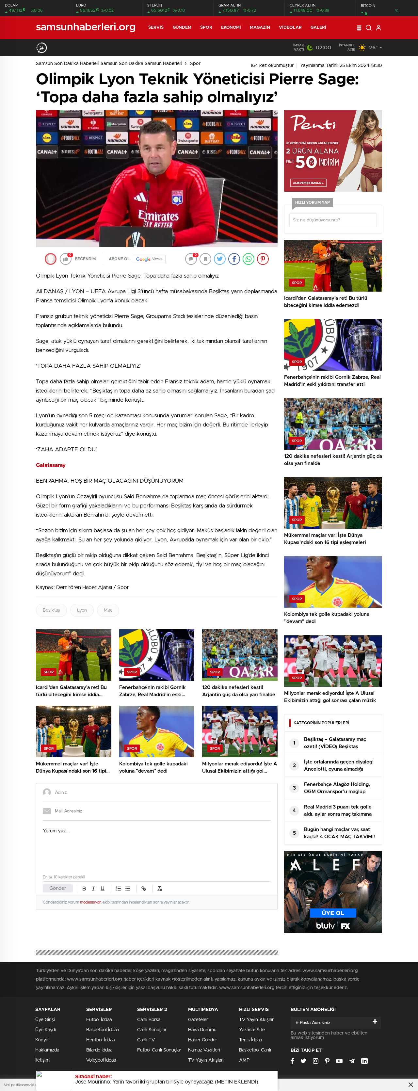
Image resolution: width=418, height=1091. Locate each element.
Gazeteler (198, 1020)
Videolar (290, 27)
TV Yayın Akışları (206, 1060)
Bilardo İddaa (99, 1050)
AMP (244, 1060)
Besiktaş (51, 610)
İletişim (42, 1060)
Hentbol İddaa (100, 1040)
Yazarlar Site (252, 1030)
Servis (156, 27)
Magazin (260, 27)
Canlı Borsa (148, 1020)
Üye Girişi (45, 1020)
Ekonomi (231, 27)
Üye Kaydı (45, 1030)
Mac (108, 610)
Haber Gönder (202, 1040)
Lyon (82, 610)
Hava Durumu (202, 1030)
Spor (206, 27)
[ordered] (118, 888)
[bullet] (127, 888)
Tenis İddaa (250, 1040)
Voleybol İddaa (101, 1060)
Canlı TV (146, 1040)
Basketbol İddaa (102, 1030)
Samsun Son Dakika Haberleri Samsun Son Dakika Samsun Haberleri (109, 63)
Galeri (319, 27)
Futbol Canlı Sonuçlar (159, 1050)
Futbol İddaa (99, 1020)
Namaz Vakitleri (204, 1050)
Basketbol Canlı (255, 1050)
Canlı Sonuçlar (152, 1030)
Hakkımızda (47, 1050)
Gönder (57, 888)
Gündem (182, 27)
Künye (41, 1040)
